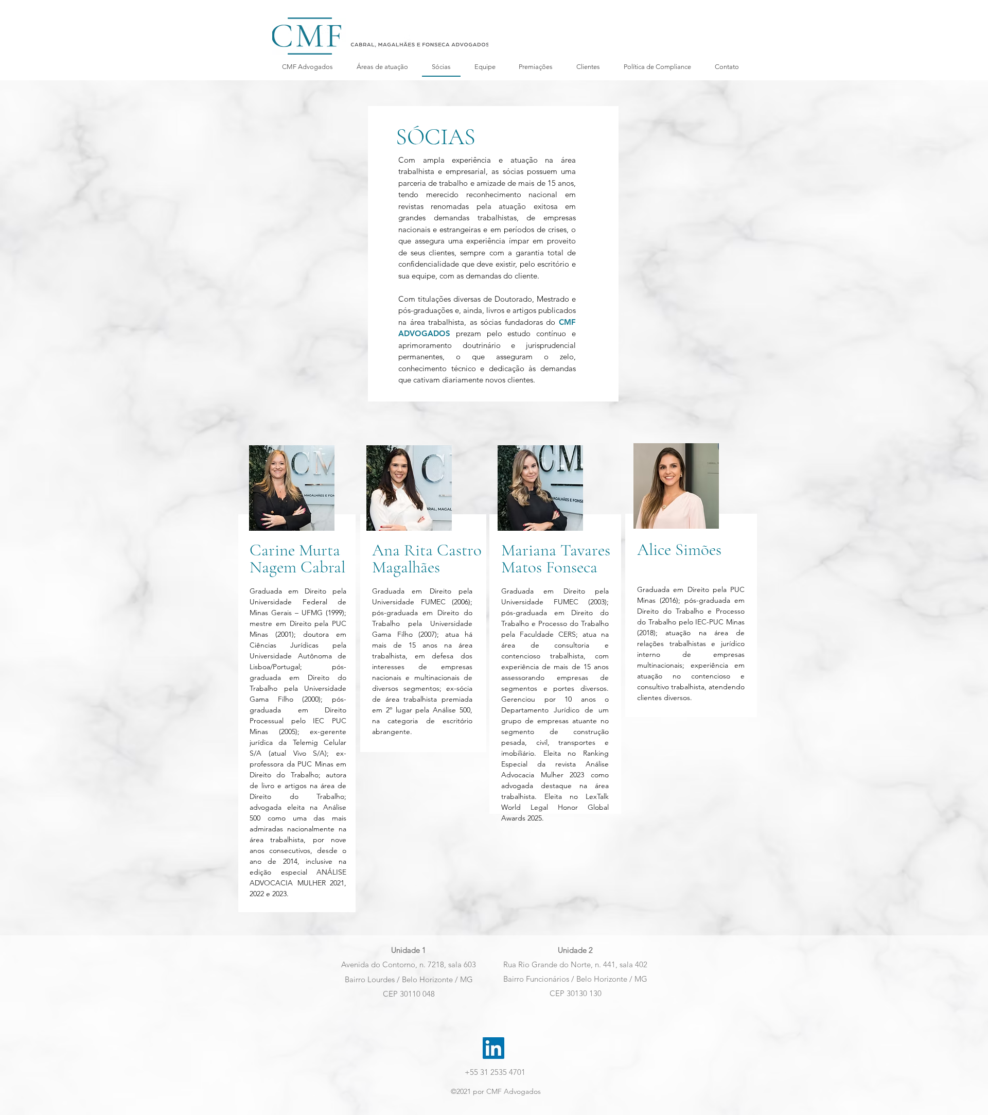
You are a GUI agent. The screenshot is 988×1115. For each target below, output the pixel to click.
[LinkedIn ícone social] (493, 1048)
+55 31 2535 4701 (495, 1072)
